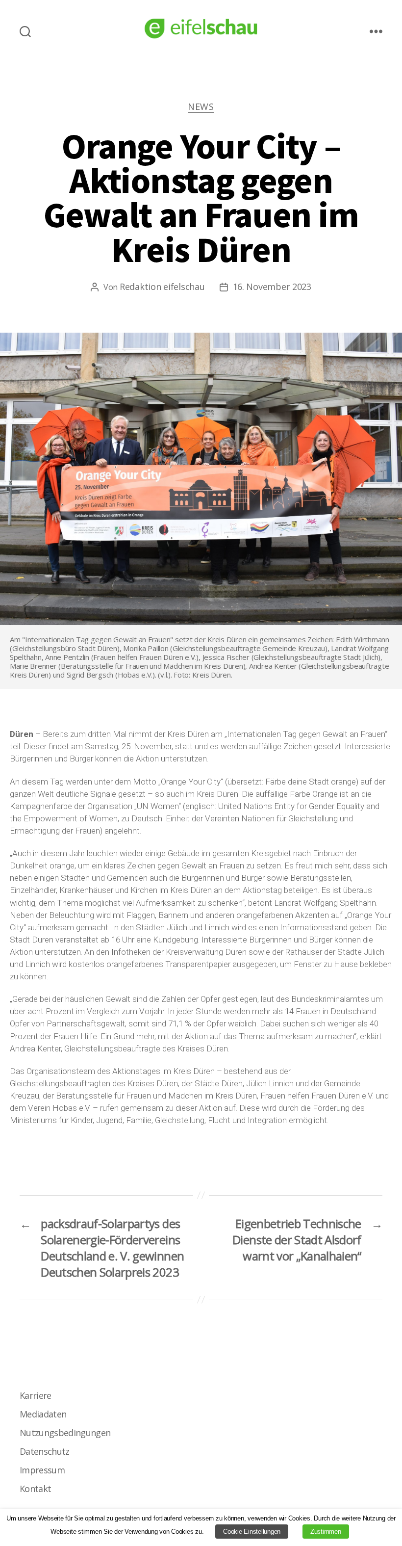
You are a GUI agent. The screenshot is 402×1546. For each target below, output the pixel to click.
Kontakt (35, 1488)
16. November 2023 (272, 286)
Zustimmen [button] (325, 1531)
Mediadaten (43, 1414)
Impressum (42, 1470)
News (201, 106)
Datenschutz (45, 1451)
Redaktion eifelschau (162, 286)
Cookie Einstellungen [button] (251, 1531)
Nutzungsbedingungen (65, 1433)
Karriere (35, 1395)
